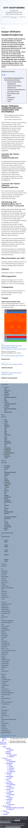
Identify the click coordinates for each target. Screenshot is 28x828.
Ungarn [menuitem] (8, 802)
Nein (19, 820)
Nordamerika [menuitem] (7, 806)
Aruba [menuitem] (7, 812)
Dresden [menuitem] (11, 766)
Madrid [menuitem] (11, 798)
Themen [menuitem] (5, 814)
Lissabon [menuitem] (11, 791)
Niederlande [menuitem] (9, 783)
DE (22, 1)
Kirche (2, 344)
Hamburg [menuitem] (11, 768)
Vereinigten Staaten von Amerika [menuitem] (15, 807)
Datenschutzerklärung (5, 822)
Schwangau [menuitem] (12, 771)
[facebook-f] (1, 740)
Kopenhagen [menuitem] (12, 761)
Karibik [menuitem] (5, 811)
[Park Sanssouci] (13, 349)
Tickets (9, 101)
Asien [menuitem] (4, 746)
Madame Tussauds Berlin (9, 378)
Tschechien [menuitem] (9, 799)
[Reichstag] (14, 347)
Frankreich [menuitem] (9, 773)
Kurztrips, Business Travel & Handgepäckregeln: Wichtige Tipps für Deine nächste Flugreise (6, 541)
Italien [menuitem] (7, 779)
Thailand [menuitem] (8, 748)
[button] (5, 310)
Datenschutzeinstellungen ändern (13, 827)
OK (16, 820)
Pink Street (6, 420)
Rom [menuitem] (10, 781)
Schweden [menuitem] (8, 793)
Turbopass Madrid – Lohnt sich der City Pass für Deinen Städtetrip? (7, 490)
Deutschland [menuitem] (9, 763)
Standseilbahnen (9, 453)
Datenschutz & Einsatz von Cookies (18, 742)
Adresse (9, 95)
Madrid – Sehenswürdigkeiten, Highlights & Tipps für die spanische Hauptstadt (6, 555)
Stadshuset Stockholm (7, 450)
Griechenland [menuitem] (9, 776)
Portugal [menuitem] (8, 789)
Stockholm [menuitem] (12, 794)
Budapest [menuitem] (11, 804)
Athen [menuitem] (10, 778)
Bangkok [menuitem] (11, 750)
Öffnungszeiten (11, 97)
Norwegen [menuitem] (9, 786)
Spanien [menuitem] (8, 796)
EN (25, 1)
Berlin (3, 28)
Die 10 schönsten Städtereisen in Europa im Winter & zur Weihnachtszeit (6, 550)
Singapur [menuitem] (8, 751)
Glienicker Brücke (7, 367)
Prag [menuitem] (10, 801)
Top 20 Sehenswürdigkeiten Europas (10, 403)
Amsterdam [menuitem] (12, 784)
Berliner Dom (5, 359)
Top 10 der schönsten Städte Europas (7, 390)
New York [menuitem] (11, 809)
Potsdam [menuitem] (11, 769)
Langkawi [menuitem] (11, 756)
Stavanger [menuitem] (11, 788)
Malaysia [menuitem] (8, 753)
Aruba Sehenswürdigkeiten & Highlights (6, 560)
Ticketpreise (10, 99)
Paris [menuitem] (10, 774)
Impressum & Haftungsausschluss (17, 741)
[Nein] (10, 822)
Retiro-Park (6, 529)
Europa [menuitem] (5, 758)
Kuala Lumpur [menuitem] (13, 755)
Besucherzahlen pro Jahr (13, 93)
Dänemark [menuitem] (9, 760)
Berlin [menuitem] (10, 765)
